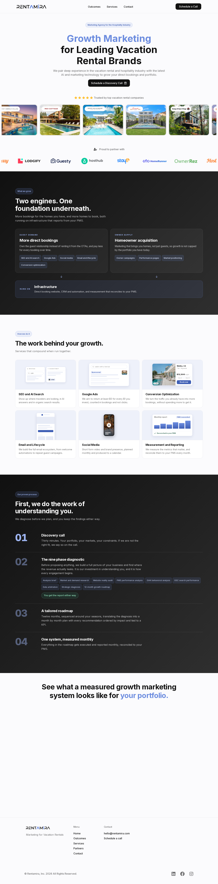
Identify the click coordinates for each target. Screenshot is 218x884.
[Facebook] (182, 874)
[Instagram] (191, 874)
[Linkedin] (173, 874)
